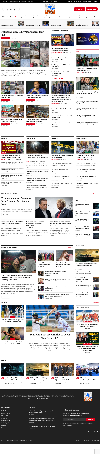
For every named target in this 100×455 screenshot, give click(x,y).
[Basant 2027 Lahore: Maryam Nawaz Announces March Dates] (12, 147)
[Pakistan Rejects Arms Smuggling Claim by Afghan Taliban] (87, 83)
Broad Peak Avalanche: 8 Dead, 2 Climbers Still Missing (87, 184)
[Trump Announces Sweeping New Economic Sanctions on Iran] (95, 23)
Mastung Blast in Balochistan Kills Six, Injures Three (62, 156)
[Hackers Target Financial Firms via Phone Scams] (96, 206)
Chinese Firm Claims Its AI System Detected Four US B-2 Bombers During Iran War (83, 235)
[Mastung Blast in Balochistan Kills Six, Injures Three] (62, 147)
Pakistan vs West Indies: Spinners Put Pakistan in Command (12, 320)
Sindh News (30, 138)
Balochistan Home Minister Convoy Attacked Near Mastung (60, 177)
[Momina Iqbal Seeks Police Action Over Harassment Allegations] (41, 273)
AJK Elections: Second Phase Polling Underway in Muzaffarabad (86, 177)
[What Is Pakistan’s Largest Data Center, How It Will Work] (96, 213)
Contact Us (88, 16)
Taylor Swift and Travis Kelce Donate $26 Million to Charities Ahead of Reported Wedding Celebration (16, 277)
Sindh (27, 161)
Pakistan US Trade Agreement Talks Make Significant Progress (81, 278)
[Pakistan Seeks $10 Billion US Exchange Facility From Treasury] (96, 294)
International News (24, 16)
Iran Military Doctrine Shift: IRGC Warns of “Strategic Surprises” (11, 222)
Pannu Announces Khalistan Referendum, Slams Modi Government (35, 223)
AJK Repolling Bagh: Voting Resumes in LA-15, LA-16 (85, 156)
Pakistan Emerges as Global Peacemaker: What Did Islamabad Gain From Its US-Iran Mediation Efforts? (42, 419)
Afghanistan (62, 16)
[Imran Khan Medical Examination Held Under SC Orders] (45, 23)
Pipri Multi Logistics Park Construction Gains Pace (37, 172)
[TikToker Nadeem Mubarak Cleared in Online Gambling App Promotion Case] (41, 296)
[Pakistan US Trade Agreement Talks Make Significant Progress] (96, 279)
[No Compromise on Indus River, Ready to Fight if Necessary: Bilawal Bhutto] (87, 338)
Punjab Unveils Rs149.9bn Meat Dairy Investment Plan (11, 182)
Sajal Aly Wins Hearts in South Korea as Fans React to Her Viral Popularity (64, 264)
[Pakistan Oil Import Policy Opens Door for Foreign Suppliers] (87, 255)
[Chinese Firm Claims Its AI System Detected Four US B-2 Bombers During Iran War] (96, 236)
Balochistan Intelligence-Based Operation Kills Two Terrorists (59, 170)
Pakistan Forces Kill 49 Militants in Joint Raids (21, 1)
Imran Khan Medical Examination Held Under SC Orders (33, 24)
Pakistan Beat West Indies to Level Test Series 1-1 (50, 336)
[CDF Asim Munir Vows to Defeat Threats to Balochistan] (12, 111)
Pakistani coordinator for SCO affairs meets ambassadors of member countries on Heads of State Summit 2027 (61, 98)
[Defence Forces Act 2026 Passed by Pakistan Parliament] (70, 23)
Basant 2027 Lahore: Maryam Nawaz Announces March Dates (11, 156)
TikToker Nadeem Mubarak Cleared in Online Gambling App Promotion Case (57, 295)
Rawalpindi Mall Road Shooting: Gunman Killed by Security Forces (12, 168)
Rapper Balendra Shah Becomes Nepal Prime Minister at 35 (57, 287)
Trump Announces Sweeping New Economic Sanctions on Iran (82, 24)
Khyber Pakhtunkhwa (48, 16)
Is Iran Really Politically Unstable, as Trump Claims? (42, 426)
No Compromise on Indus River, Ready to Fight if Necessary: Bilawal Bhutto (87, 348)
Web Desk (12, 323)
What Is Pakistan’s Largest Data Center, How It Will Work (82, 212)
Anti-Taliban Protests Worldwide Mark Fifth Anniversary (86, 69)
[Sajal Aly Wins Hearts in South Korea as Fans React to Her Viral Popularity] (64, 255)
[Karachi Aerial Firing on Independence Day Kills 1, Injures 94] (37, 147)
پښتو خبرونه (91, 9)
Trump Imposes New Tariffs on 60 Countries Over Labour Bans (83, 286)
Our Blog (80, 16)
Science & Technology (10, 382)
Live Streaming (72, 16)
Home (17, 16)
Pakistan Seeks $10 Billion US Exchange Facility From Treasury (83, 293)
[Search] (95, 17)
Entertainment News (6, 282)
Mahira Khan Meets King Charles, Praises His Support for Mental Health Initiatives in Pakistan (45, 264)
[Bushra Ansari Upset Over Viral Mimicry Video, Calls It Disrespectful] (41, 281)
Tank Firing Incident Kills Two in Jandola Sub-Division (62, 65)
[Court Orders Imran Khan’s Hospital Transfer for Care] (62, 40)
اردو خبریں (80, 9)
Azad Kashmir (79, 159)
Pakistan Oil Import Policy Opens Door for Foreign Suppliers (85, 265)
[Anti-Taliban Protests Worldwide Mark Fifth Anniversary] (87, 60)
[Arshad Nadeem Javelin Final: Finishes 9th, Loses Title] (12, 333)
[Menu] (97, 17)
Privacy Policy (77, 1)
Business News (80, 246)
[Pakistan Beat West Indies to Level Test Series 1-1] (50, 318)
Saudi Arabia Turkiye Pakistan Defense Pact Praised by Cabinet (60, 222)
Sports (95, 1)
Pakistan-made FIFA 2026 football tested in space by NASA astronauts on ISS (82, 227)
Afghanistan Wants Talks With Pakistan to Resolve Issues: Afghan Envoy (87, 123)
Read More (6, 214)
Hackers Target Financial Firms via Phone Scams (82, 204)
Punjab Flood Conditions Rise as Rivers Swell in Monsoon (11, 175)
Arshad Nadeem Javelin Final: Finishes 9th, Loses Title (12, 343)
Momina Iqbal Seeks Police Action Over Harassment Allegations (55, 272)
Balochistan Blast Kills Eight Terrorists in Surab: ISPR (61, 184)
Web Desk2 (87, 352)
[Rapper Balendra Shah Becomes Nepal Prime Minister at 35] (41, 288)
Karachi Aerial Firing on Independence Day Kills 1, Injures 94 (37, 157)
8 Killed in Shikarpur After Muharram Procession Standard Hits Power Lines (36, 186)
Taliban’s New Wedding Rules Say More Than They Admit (86, 109)
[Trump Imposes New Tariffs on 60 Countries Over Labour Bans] (96, 287)
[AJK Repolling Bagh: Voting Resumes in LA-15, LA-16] (87, 147)
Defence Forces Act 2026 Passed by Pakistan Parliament (57, 24)
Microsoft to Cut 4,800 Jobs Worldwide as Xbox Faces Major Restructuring (82, 220)
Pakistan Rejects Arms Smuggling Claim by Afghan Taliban (87, 93)
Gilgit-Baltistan (82, 307)
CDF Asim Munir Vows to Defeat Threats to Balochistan (11, 120)
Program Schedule (87, 1)
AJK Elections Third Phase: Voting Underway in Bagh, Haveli (85, 170)
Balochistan (56, 138)
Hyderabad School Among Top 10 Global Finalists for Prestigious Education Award (37, 179)
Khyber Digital (29, 440)
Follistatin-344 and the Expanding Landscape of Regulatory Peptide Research (40, 411)
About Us (69, 1)
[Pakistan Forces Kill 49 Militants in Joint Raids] (21, 23)
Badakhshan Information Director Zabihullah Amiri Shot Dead (85, 116)
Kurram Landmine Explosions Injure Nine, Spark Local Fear (61, 58)
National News (35, 16)
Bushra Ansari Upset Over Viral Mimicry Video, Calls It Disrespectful (57, 280)
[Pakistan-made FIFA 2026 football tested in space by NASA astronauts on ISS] (96, 228)
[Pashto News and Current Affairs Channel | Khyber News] (50, 9)
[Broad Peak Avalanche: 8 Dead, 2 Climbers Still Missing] (87, 316)
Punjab (4, 138)
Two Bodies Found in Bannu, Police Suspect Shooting (60, 72)
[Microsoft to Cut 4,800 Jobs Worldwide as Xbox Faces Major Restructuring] (96, 221)
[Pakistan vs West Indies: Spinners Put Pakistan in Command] (12, 311)
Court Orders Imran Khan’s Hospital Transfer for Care (59, 49)
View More (96, 193)
